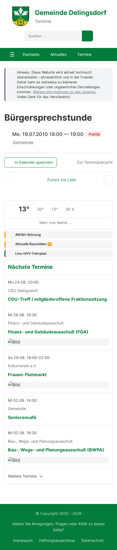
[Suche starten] (87, 36)
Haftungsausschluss (57, 540)
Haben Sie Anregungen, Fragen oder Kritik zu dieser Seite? (58, 526)
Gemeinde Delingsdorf (70, 13)
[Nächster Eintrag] (108, 179)
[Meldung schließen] (105, 72)
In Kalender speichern (34, 162)
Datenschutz (92, 540)
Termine (84, 54)
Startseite (30, 54)
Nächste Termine (30, 267)
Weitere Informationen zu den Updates (64, 92)
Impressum (23, 540)
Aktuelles (58, 54)
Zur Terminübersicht (95, 162)
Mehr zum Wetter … (55, 223)
